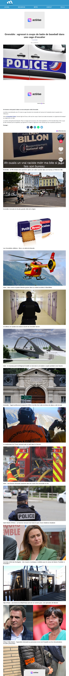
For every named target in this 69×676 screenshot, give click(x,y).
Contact (49, 7)
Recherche (21, 7)
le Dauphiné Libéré (11, 116)
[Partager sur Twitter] (31, 128)
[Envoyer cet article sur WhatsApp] (37, 128)
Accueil (6, 7)
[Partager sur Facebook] (27, 128)
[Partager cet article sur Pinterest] (34, 128)
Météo (36, 7)
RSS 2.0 (63, 7)
